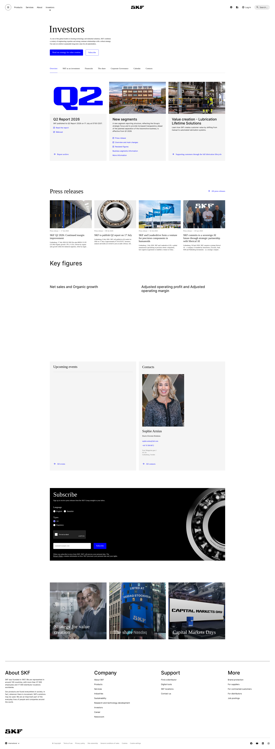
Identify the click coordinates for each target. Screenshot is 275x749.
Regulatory (60, 525)
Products (98, 684)
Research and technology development (112, 703)
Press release (120, 138)
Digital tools (166, 684)
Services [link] (29, 7)
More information (120, 155)
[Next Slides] (219, 233)
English (59, 511)
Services (98, 689)
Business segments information (125, 151)
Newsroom (99, 717)
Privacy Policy (58, 556)
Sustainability (100, 698)
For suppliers (233, 684)
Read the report (62, 128)
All (57, 521)
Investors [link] (50, 7)
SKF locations (167, 689)
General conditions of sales (109, 743)
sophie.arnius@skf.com (150, 441)
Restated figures (121, 147)
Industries (98, 693)
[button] (231, 7)
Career (97, 712)
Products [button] (18, 7)
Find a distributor (169, 680)
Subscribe (100, 546)
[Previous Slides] (55, 233)
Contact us (166, 693)
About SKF (99, 680)
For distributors (235, 693)
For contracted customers (240, 689)
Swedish (70, 511)
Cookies (124, 743)
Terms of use (68, 743)
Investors (98, 707)
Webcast (59, 132)
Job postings (234, 698)
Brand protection (235, 680)
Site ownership (93, 743)
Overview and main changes (126, 142)
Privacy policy (80, 743)
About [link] (39, 7)
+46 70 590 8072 (148, 445)
